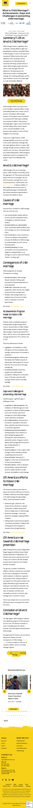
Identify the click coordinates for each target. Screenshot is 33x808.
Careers (21, 784)
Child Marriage (20, 751)
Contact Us (8, 784)
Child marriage (12, 23)
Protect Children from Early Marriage (18, 654)
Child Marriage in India (16, 306)
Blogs (14, 31)
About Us (3, 741)
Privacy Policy (6, 786)
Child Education (21, 741)
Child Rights (19, 701)
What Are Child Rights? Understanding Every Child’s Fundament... (16, 696)
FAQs (26, 784)
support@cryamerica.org (7, 759)
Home (10, 31)
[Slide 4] (14, 715)
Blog (15, 784)
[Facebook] (2, 780)
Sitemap (28, 786)
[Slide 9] (23, 715)
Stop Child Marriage (16, 101)
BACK (6, 720)
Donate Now (21, 3)
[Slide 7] (19, 715)
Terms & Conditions (18, 786)
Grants (3, 743)
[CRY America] (5, 3)
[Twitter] (6, 780)
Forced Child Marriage (16, 386)
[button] (28, 3)
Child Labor (20, 746)
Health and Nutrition (22, 743)
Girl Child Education (22, 748)
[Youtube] (13, 780)
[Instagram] (9, 780)
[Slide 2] (10, 715)
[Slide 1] (8, 715)
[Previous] (4, 695)
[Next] (28, 695)
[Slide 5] (16, 715)
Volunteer (4, 748)
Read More (13, 706)
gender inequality (8, 185)
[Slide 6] (17, 715)
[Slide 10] (25, 715)
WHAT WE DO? (23, 738)
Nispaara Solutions (28, 24)
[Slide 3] (12, 715)
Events (3, 746)
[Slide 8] (21, 715)
